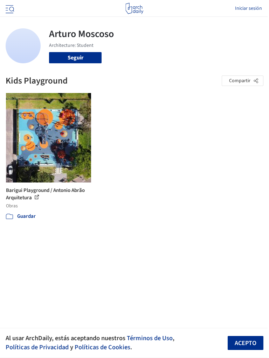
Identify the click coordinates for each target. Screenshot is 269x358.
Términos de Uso (150, 338)
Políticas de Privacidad (37, 347)
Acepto (245, 343)
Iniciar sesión (248, 8)
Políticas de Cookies (102, 347)
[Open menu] (9, 8)
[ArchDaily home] (134, 8)
